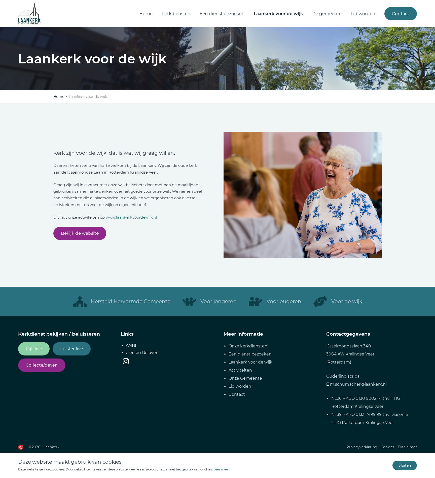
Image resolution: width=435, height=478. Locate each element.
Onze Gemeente (245, 378)
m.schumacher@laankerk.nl (358, 384)
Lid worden (363, 13)
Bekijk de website (80, 233)
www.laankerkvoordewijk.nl (131, 217)
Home (146, 13)
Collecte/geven (42, 365)
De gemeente (327, 13)
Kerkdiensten (176, 13)
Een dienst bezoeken (222, 13)
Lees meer (221, 469)
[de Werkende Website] (20, 447)
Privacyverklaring (361, 447)
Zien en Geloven (142, 352)
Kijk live (34, 348)
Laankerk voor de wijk (278, 13)
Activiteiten (240, 370)
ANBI (131, 345)
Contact (400, 13)
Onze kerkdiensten (248, 346)
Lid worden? (241, 386)
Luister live (71, 348)
